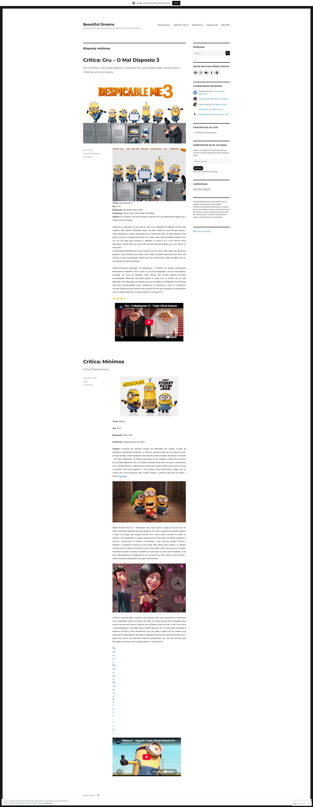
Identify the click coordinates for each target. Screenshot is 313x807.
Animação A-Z (197, 25)
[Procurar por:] (209, 53)
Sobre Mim (225, 25)
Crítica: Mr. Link (217, 109)
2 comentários (88, 385)
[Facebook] (195, 72)
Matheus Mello (204, 104)
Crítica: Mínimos (103, 362)
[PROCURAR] (228, 53)
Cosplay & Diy (212, 25)
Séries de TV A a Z (181, 25)
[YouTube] (206, 72)
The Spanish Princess (219, 104)
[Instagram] (201, 72)
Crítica (85, 153)
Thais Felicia (203, 99)
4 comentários (88, 157)
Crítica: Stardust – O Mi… (221, 114)
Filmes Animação (94, 153)
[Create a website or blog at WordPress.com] (98, 795)
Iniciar (176, 3)
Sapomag (122, 476)
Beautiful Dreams (98, 24)
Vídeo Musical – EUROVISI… (219, 99)
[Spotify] (217, 72)
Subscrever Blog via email (210, 145)
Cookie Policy (48, 803)
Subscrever (198, 168)
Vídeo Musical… (204, 109)
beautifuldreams (204, 114)
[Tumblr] (211, 72)
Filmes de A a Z (164, 25)
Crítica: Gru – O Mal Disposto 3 (121, 60)
